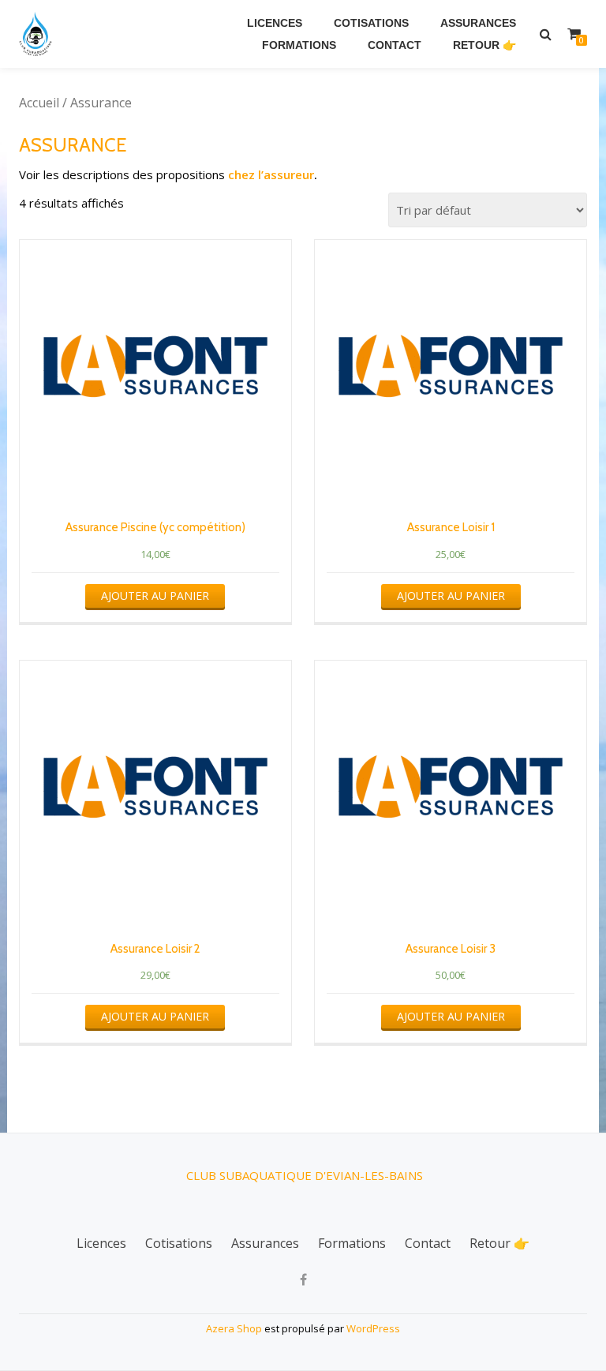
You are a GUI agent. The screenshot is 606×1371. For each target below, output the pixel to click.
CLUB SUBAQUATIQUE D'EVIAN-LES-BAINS (304, 1175)
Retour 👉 (484, 45)
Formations (299, 45)
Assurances (478, 23)
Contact (394, 45)
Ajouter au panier (155, 595)
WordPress (373, 1328)
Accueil (39, 102)
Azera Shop (234, 1328)
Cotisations (371, 23)
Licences (274, 23)
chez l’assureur (271, 174)
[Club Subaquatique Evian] (38, 34)
